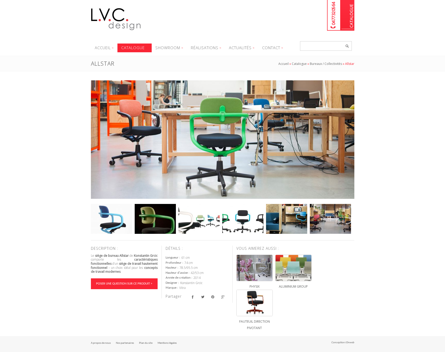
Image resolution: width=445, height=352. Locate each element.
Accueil (103, 47)
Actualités (240, 47)
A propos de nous (101, 343)
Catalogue (347, 15)
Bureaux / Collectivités (326, 64)
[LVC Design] (116, 30)
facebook (192, 297)
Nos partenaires (125, 343)
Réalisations (204, 47)
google (223, 297)
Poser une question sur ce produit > (124, 283)
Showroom (167, 47)
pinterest (213, 297)
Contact (271, 47)
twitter (203, 297)
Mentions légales (167, 343)
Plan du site (145, 343)
